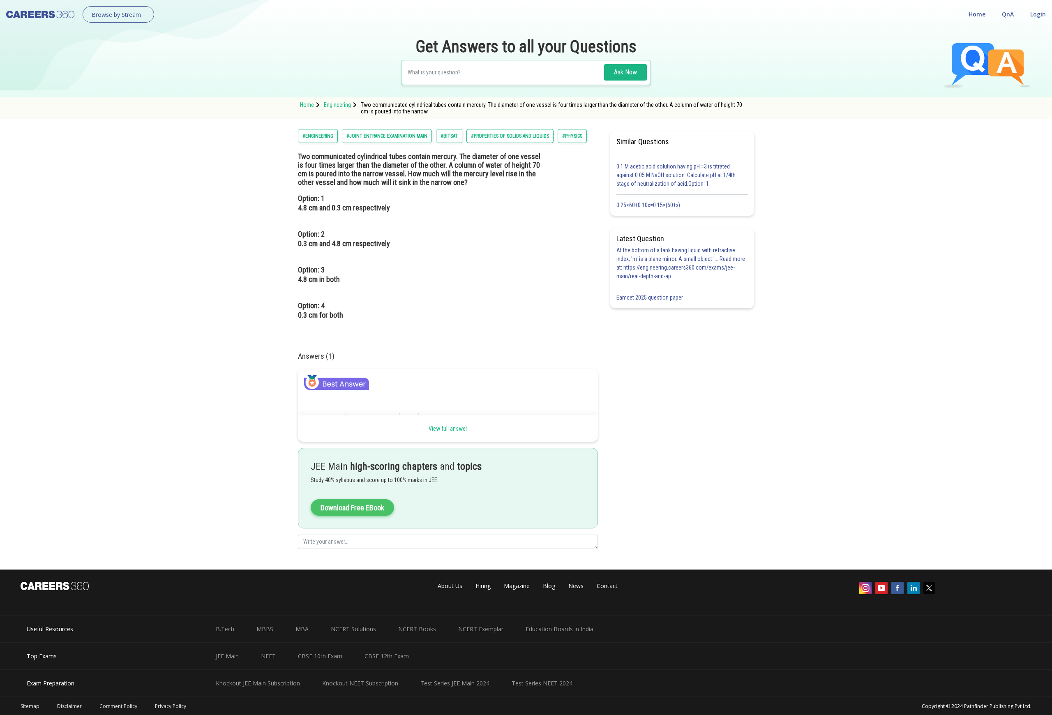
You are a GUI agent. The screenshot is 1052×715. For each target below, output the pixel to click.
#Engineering (317, 136)
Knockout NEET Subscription (360, 683)
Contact (607, 586)
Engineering (337, 104)
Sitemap (30, 706)
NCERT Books (417, 629)
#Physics (572, 136)
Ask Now (625, 72)
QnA (1008, 14)
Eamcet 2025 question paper (650, 297)
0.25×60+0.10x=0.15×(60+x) (649, 205)
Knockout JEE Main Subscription (258, 683)
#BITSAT (449, 136)
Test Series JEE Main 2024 (454, 683)
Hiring (483, 586)
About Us (450, 586)
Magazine (517, 586)
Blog (549, 586)
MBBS (264, 629)
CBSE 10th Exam (320, 656)
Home (977, 14)
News (576, 586)
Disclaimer (69, 706)
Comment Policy (118, 706)
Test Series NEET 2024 (542, 683)
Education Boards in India (559, 629)
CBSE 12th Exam (387, 656)
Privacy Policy (170, 706)
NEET (268, 656)
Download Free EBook (352, 507)
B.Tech (225, 629)
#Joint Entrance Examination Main (386, 136)
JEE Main (227, 656)
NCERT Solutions (353, 629)
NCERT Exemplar (480, 629)
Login (1038, 14)
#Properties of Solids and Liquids (510, 136)
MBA (302, 629)
